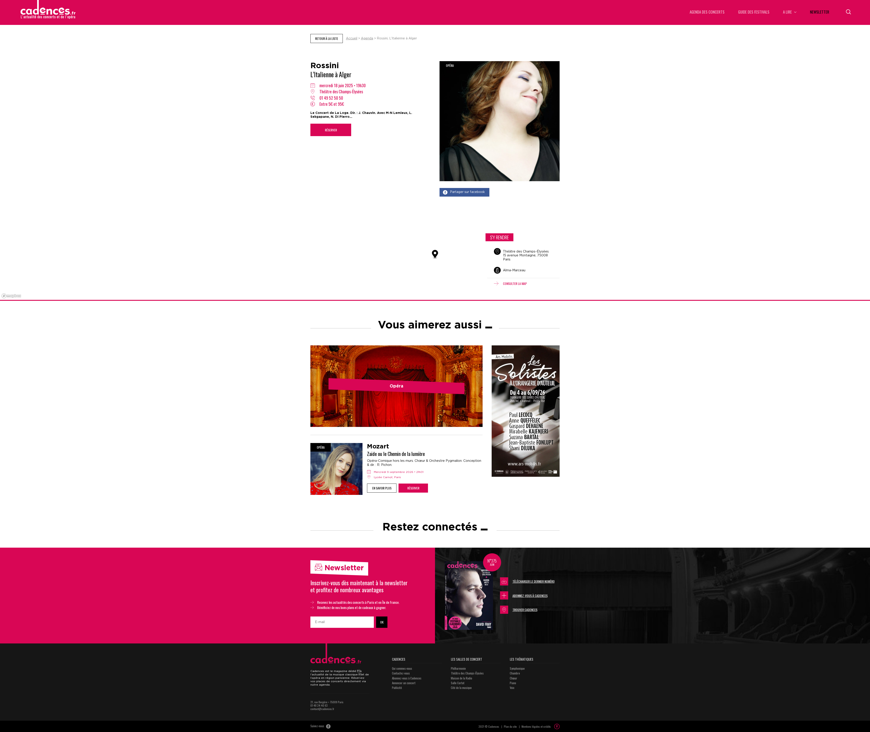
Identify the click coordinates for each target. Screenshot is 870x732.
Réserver (331, 130)
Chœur (513, 678)
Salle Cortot (457, 683)
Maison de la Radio (461, 678)
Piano (513, 683)
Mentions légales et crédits (536, 726)
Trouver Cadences (524, 609)
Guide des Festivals (753, 12)
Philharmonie (458, 668)
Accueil (351, 38)
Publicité (397, 687)
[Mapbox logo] (11, 296)
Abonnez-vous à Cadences (530, 595)
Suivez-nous (317, 726)
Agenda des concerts (707, 12)
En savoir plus (382, 488)
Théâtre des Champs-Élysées (467, 673)
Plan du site (510, 726)
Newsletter (819, 12)
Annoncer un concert (404, 683)
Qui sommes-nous (402, 668)
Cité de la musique (461, 687)
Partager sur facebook (467, 192)
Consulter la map (515, 283)
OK (382, 622)
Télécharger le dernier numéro (533, 581)
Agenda (367, 38)
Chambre (515, 673)
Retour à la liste (326, 38)
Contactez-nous (401, 673)
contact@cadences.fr (322, 709)
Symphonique (517, 668)
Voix (512, 687)
